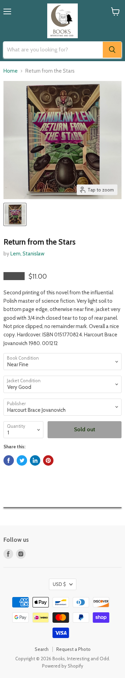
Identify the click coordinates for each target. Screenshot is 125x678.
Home (10, 71)
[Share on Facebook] (8, 460)
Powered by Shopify (62, 666)
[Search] (112, 50)
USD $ (59, 584)
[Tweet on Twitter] (22, 460)
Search (42, 649)
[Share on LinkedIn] (35, 460)
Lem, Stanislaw (27, 254)
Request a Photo (73, 649)
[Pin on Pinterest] (48, 460)
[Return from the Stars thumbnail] (15, 214)
